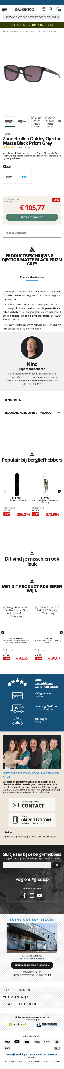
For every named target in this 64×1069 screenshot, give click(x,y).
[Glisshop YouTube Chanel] (39, 896)
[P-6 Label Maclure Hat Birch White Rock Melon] (16, 618)
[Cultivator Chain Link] (17, 485)
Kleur (7, 166)
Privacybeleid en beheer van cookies (43, 1056)
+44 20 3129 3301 (36, 820)
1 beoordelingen (24, 147)
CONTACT (33, 805)
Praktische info (20, 1004)
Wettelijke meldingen (17, 1054)
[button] (32, 400)
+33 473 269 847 (31, 383)
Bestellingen (17, 990)
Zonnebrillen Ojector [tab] (32, 277)
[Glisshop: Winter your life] (24, 9)
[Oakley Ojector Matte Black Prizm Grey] (32, 73)
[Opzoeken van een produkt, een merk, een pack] (58, 17)
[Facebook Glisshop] (24, 896)
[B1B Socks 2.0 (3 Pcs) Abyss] (48, 618)
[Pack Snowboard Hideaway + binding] (46, 485)
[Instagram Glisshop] (32, 896)
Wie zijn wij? (15, 997)
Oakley (8, 134)
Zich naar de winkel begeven (32, 965)
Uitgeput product (32, 217)
